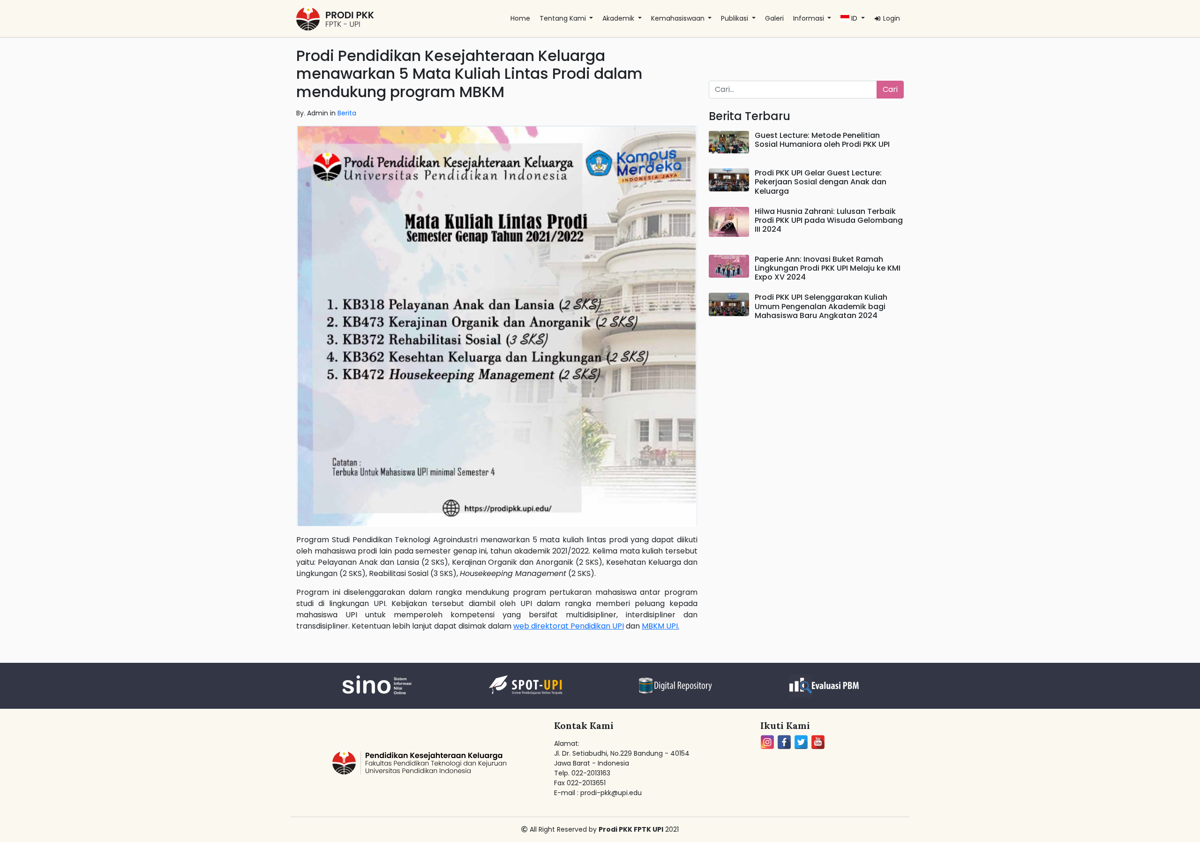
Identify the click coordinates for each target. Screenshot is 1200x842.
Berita (347, 113)
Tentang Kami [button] (564, 18)
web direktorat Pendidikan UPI (568, 626)
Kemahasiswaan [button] (678, 18)
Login (890, 18)
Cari (890, 89)
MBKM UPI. (660, 626)
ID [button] (854, 18)
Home (520, 18)
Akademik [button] (619, 18)
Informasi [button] (809, 18)
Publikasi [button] (735, 18)
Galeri (774, 18)
